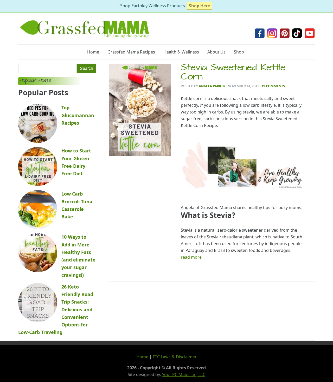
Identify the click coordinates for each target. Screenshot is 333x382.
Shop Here (199, 6)
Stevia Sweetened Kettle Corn (233, 73)
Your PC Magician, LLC (183, 374)
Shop (239, 52)
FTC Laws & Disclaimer (175, 357)
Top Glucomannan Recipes (77, 115)
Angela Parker (212, 86)
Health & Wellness (181, 52)
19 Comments (273, 86)
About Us (216, 52)
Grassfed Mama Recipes (131, 52)
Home (93, 52)
